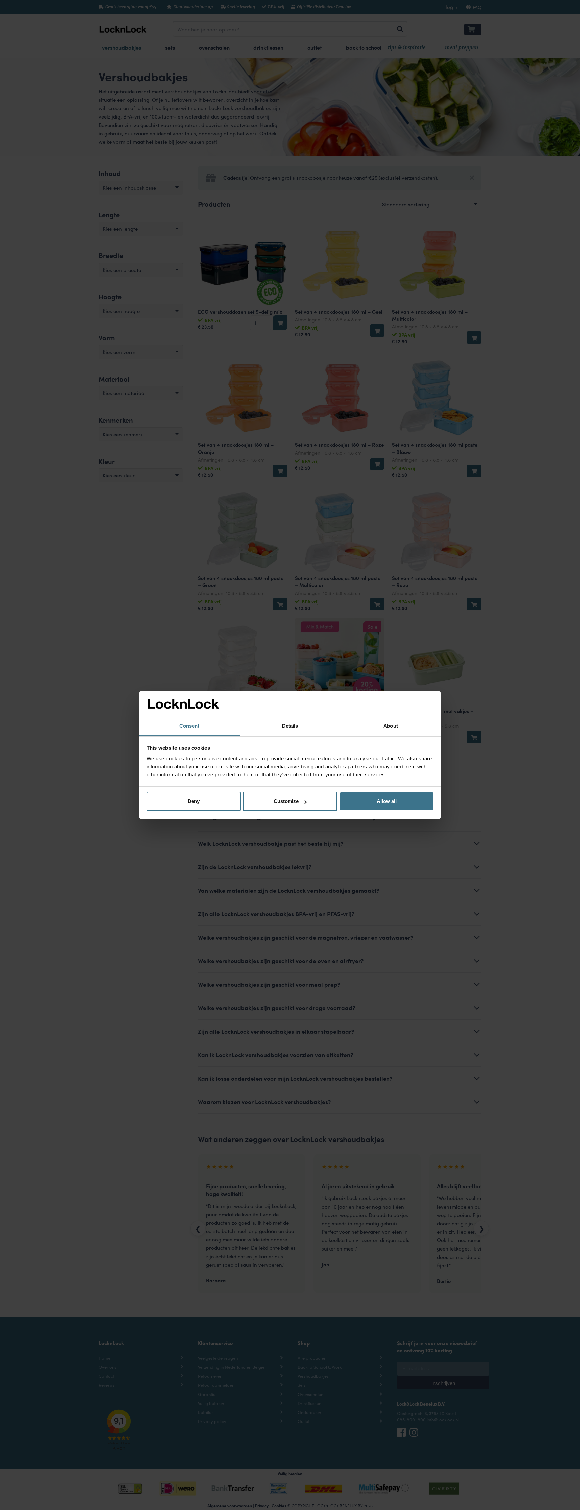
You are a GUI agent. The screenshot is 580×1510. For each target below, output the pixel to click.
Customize (286, 801)
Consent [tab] (189, 726)
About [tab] (390, 726)
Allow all (387, 801)
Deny (194, 801)
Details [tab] (290, 726)
